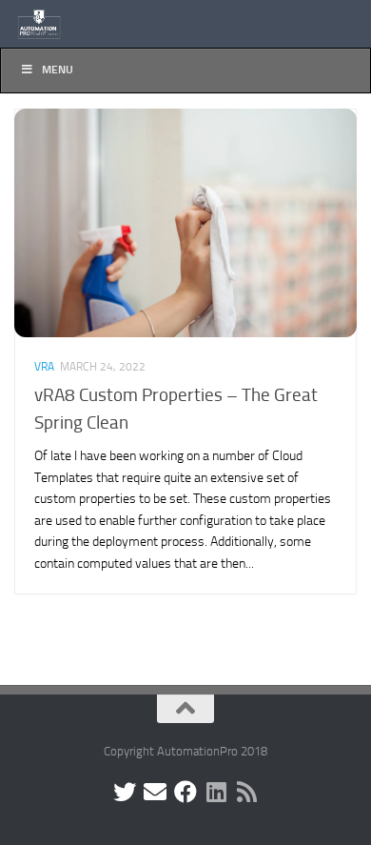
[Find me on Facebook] (185, 791)
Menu (57, 69)
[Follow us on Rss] (246, 791)
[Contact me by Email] (155, 791)
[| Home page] (48, 24)
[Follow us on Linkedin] (216, 791)
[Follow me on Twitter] (124, 791)
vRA (44, 366)
